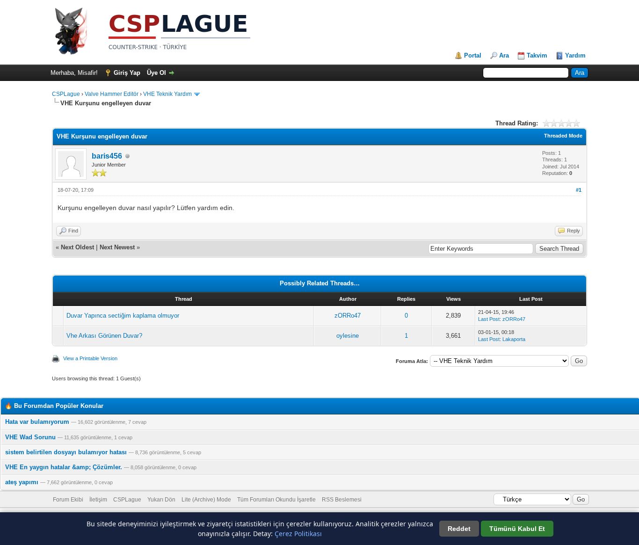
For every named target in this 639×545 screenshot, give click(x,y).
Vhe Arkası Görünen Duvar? (104, 335)
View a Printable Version (90, 358)
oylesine (347, 335)
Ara (504, 55)
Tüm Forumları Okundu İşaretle (276, 499)
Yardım (575, 55)
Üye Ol (156, 72)
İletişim (98, 499)
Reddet (459, 528)
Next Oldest (77, 247)
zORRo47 (347, 315)
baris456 (107, 156)
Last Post (489, 319)
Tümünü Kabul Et (517, 528)
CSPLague (66, 94)
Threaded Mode (563, 135)
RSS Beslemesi (342, 499)
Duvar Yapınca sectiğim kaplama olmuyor (122, 315)
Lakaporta (513, 339)
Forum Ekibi (68, 499)
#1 (578, 190)
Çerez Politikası (298, 533)
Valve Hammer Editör (111, 94)
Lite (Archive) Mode (206, 499)
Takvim (537, 55)
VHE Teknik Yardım (167, 94)
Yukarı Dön (161, 499)
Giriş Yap (127, 72)
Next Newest (117, 247)
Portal (472, 55)
